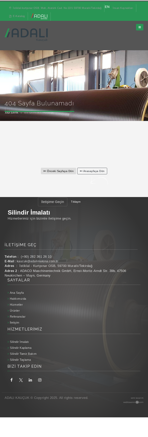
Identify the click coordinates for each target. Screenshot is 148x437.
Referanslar (17, 316)
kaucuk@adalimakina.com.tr (37, 261)
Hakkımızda (18, 298)
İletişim (14, 322)
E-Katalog (18, 16)
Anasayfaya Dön (93, 171)
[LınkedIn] (30, 380)
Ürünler (15, 310)
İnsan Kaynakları (123, 8)
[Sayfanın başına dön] (141, 421)
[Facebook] (11, 380)
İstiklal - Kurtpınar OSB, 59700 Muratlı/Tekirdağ (55, 266)
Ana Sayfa (17, 292)
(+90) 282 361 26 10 (36, 256)
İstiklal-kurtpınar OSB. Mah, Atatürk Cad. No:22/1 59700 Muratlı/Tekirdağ (57, 8)
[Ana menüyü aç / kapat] (139, 27)
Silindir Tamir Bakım (23, 353)
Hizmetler (16, 304)
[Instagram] (40, 380)
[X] (21, 380)
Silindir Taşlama (20, 359)
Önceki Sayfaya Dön (60, 171)
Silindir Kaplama (21, 347)
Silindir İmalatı (19, 341)
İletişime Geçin (52, 202)
